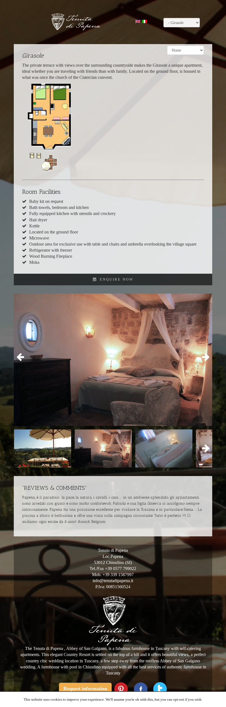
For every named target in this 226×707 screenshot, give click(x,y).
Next (203, 357)
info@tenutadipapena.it (113, 580)
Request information (85, 688)
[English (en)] (137, 21)
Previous (22, 357)
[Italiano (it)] (144, 21)
